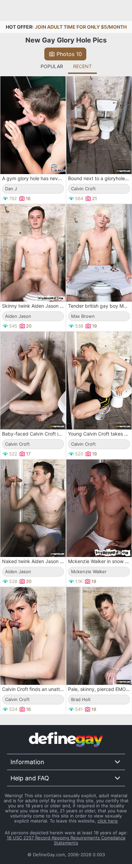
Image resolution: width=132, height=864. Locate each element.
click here (107, 821)
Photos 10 (69, 54)
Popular (52, 66)
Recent (82, 66)
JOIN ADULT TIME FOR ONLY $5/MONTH (81, 27)
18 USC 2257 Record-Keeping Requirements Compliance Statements (66, 840)
